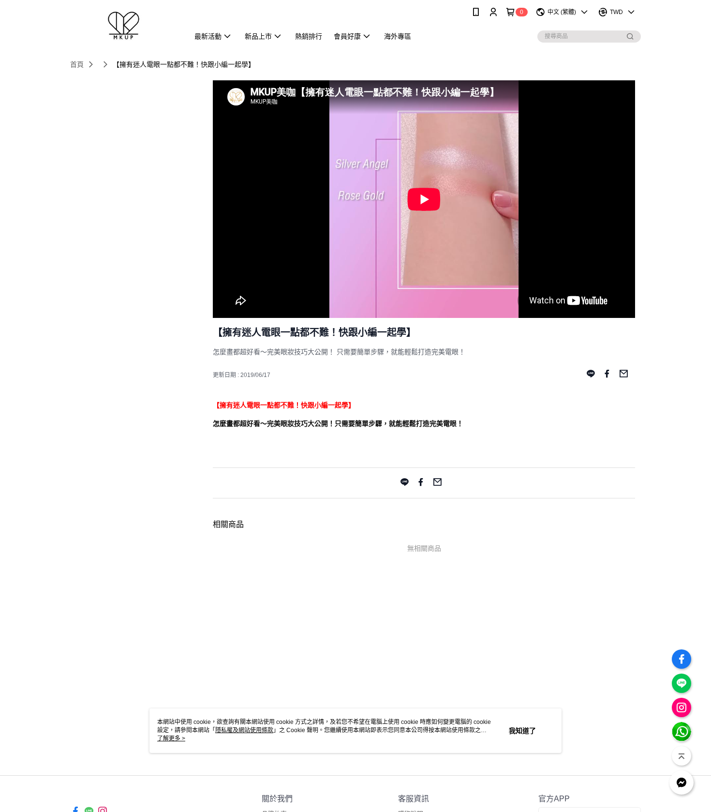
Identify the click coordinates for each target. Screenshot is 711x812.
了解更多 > (171, 738)
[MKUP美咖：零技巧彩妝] (124, 25)
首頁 (77, 64)
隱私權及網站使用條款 (244, 730)
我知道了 (522, 731)
